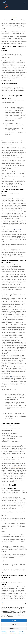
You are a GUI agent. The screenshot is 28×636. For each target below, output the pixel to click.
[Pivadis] (5, 8)
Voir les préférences (14, 628)
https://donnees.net (16, 467)
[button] (26, 603)
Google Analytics (18, 229)
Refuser (14, 624)
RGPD (11, 376)
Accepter (14, 620)
